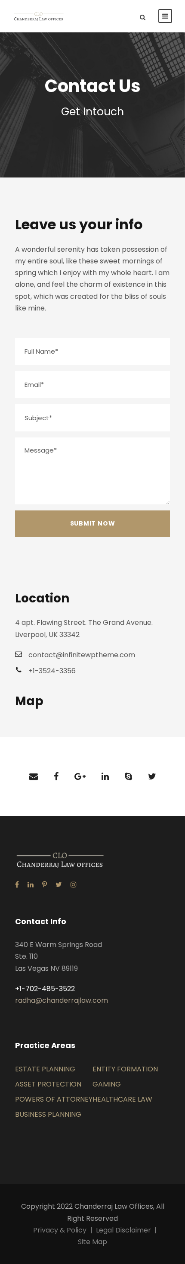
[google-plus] (80, 776)
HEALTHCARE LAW (122, 1099)
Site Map (92, 1242)
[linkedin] (105, 776)
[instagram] (74, 885)
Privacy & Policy (59, 1230)
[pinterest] (44, 885)
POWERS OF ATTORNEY (53, 1099)
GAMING (106, 1084)
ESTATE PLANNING (45, 1069)
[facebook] (56, 776)
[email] (33, 776)
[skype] (128, 776)
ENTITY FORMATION (125, 1069)
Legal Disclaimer (123, 1230)
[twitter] (152, 776)
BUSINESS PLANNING (48, 1114)
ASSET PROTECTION (48, 1084)
